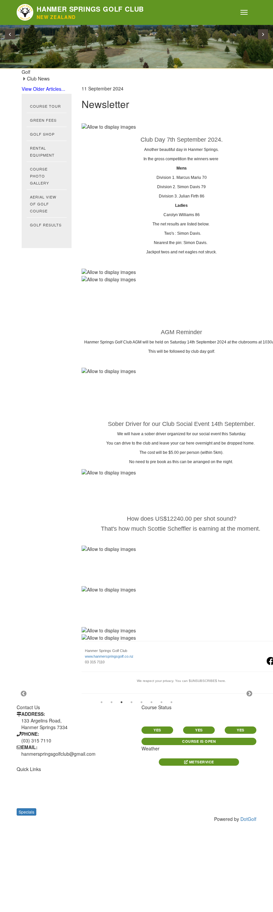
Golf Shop (42, 134)
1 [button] (101, 702)
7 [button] (161, 702)
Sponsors (90, 783)
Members (89, 775)
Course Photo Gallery (39, 176)
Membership (30, 797)
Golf (22, 783)
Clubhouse (29, 805)
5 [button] (141, 702)
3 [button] (121, 702)
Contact (88, 790)
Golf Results (46, 224)
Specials (26, 812)
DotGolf (248, 819)
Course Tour (45, 106)
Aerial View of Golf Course (43, 203)
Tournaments (32, 790)
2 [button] (111, 702)
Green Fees (43, 120)
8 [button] (171, 702)
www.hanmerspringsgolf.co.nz (109, 656)
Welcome (27, 775)
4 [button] (131, 702)
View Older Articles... (43, 88)
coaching (90, 797)
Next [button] (249, 694)
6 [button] (151, 702)
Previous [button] (23, 694)
